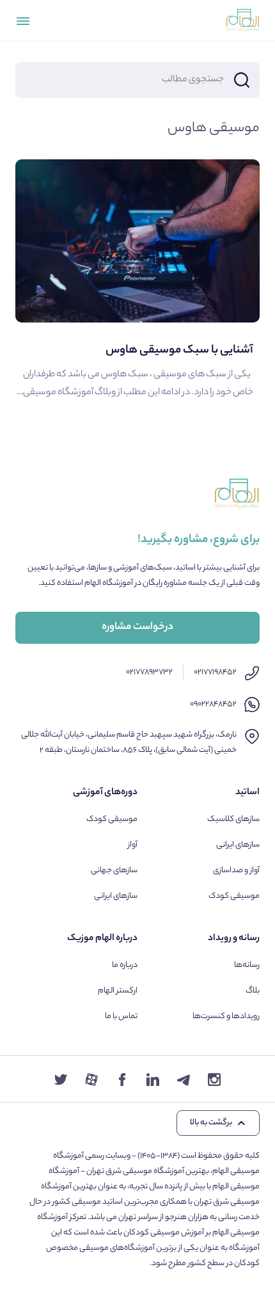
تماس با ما (121, 1016)
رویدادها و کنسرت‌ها (226, 1016)
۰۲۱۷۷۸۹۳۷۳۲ (149, 672)
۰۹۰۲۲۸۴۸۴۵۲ (213, 704)
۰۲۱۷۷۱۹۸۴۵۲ (215, 672)
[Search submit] (242, 80)
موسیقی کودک (234, 896)
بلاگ (253, 991)
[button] (218, 1123)
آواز (133, 845)
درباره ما (125, 965)
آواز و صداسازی (236, 870)
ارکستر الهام (118, 991)
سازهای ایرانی (238, 845)
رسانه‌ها (247, 965)
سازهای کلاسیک (233, 819)
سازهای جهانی (114, 870)
